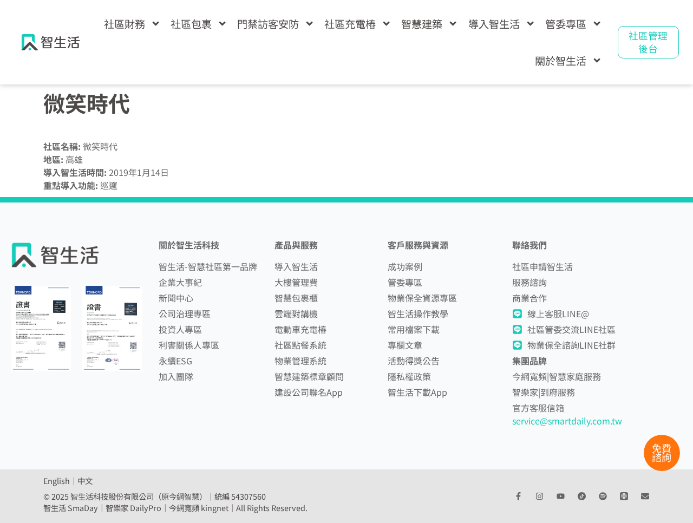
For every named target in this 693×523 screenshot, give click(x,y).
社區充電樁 (350, 23)
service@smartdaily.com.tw (567, 420)
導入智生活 (494, 23)
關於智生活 (560, 60)
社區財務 (124, 23)
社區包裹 (191, 23)
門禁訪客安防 (268, 23)
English (56, 480)
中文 (85, 480)
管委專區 (565, 23)
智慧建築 (421, 23)
